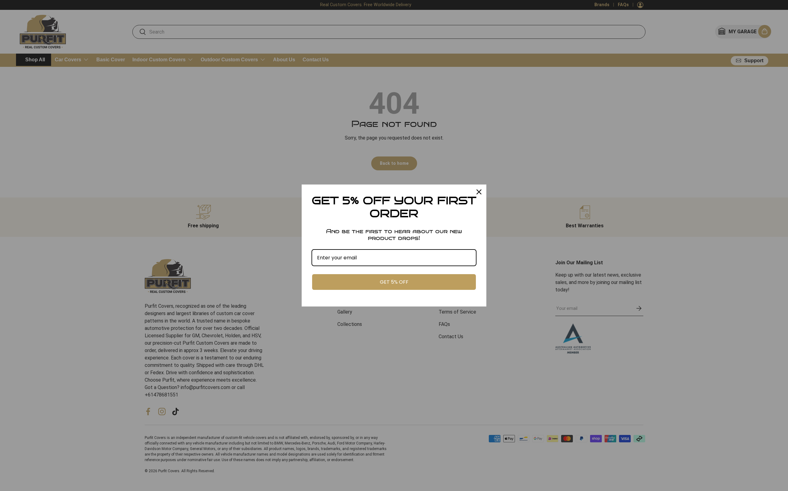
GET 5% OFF (394, 282)
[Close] (479, 192)
